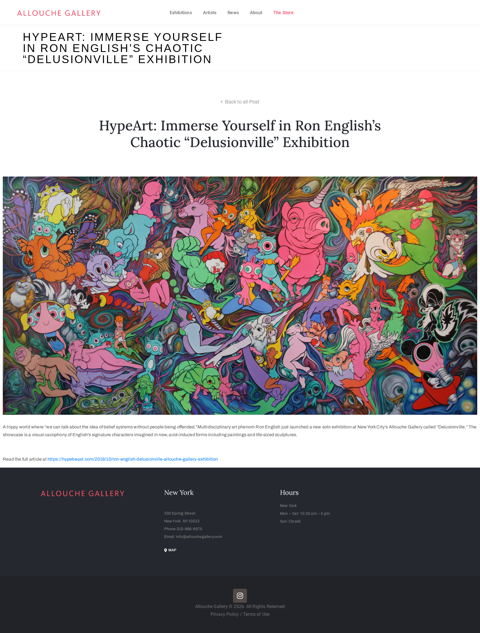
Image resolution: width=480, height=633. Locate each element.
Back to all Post (242, 102)
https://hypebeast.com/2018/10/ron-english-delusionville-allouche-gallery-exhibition (133, 459)
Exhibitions (181, 12)
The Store (283, 12)
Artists (209, 12)
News (233, 12)
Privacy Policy (225, 614)
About (256, 12)
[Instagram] (240, 596)
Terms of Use (256, 614)
